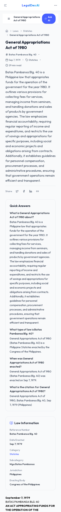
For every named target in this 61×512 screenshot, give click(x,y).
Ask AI (50, 18)
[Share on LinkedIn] (30, 191)
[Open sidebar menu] (8, 18)
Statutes (14, 454)
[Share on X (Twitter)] (17, 191)
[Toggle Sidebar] (5, 5)
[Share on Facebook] (24, 191)
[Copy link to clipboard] (37, 191)
